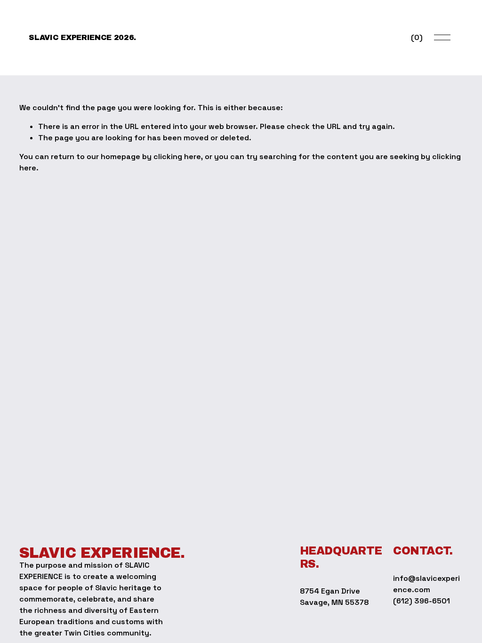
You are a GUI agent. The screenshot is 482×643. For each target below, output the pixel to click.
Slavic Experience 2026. (82, 37)
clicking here (177, 156)
